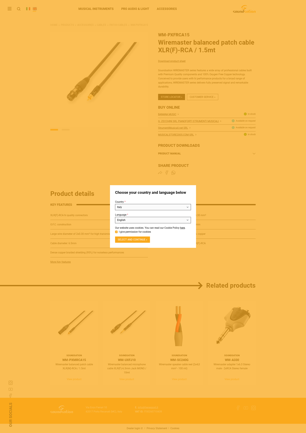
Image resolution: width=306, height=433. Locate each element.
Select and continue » (132, 239)
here (182, 227)
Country (119, 201)
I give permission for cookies (135, 231)
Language (120, 214)
